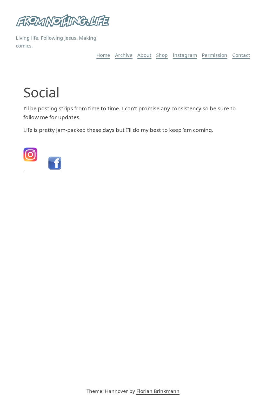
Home (103, 55)
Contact (241, 55)
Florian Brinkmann (157, 391)
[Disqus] (133, 266)
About (144, 55)
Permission (214, 55)
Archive (123, 55)
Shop (162, 55)
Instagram (185, 55)
